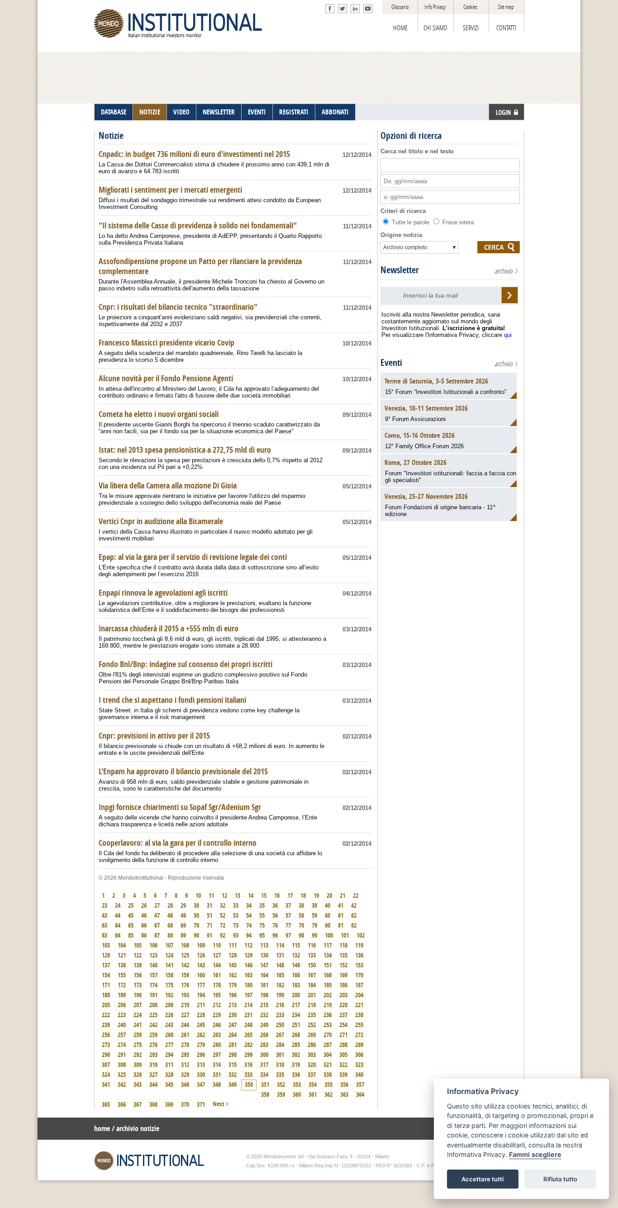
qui (508, 335)
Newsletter (399, 270)
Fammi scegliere (535, 1155)
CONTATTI (506, 28)
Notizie (111, 135)
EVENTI (257, 112)
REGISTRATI (294, 112)
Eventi (391, 362)
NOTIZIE (149, 112)
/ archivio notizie (135, 1128)
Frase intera (457, 222)
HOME (400, 28)
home (102, 1128)
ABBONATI (335, 112)
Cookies (470, 7)
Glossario (400, 7)
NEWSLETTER (219, 112)
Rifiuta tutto (560, 1179)
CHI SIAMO (435, 28)
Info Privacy (435, 7)
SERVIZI (471, 28)
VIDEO (181, 112)
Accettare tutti (482, 1179)
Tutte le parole (410, 222)
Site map (506, 7)
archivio (503, 271)
